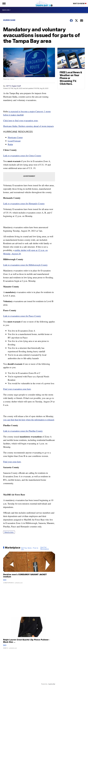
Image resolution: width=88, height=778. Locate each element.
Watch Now (79, 3)
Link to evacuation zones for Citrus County (22, 155)
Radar (10, 144)
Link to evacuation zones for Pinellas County (23, 430)
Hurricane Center (15, 137)
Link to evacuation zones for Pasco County (22, 315)
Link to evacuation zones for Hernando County (24, 203)
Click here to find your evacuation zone (20, 120)
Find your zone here (12, 461)
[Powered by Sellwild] (51, 684)
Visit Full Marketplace (44, 548)
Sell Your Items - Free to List (29, 548)
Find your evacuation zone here (17, 389)
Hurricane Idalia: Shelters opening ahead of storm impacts (28, 126)
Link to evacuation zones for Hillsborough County (25, 264)
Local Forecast (14, 140)
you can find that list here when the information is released (28, 419)
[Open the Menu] (4, 3)
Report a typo (9, 532)
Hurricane (9, 20)
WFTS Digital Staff (13, 86)
